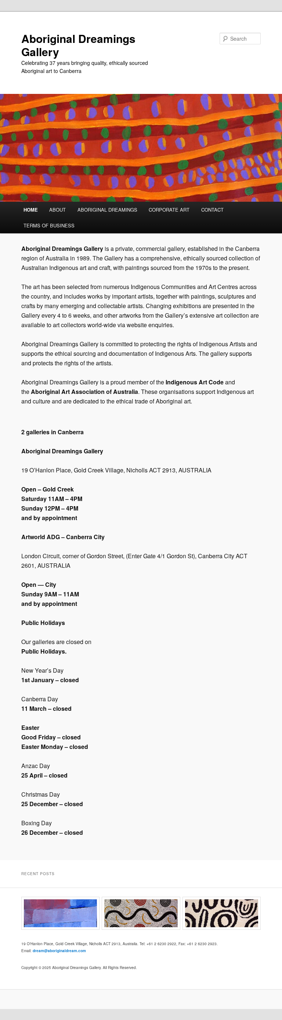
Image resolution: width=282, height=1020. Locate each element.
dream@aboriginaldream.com (59, 950)
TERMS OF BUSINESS (49, 225)
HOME (31, 209)
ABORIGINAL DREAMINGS (107, 209)
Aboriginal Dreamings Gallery (78, 44)
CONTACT (212, 209)
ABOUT (57, 209)
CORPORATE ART (169, 209)
